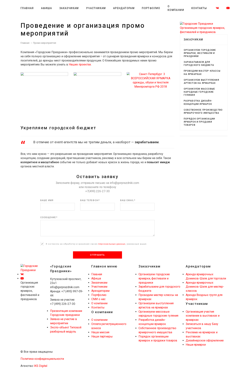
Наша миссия (100, 332)
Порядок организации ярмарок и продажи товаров (199, 122)
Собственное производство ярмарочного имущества (203, 111)
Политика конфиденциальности (42, 358)
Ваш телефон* (90, 200)
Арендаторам (124, 8)
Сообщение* (48, 217)
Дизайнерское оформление (205, 340)
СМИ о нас (98, 299)
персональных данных (111, 244)
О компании (176, 8)
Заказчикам (69, 8)
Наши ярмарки (196, 344)
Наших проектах (80, 64)
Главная (27, 8)
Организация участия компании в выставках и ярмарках (202, 316)
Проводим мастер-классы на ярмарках (202, 72)
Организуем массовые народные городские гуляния (199, 92)
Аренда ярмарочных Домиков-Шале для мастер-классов (205, 287)
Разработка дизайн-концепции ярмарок (198, 102)
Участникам (96, 8)
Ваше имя (47, 200)
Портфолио (151, 8)
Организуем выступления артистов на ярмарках (201, 81)
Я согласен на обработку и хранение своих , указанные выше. (96, 244)
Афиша (46, 8)
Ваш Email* (127, 200)
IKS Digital (40, 366)
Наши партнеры (102, 336)
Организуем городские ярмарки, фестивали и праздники (200, 53)
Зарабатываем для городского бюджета (199, 63)
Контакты (199, 8)
